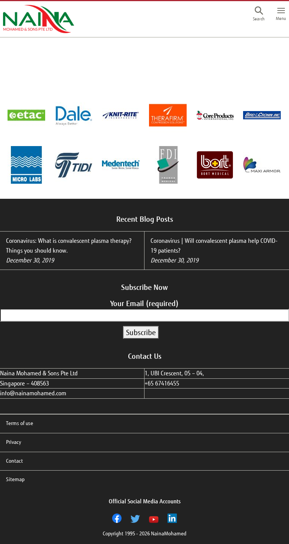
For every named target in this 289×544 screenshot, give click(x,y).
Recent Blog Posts (144, 219)
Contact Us (144, 356)
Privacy (13, 442)
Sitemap (15, 479)
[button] (259, 14)
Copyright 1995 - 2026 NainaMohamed (144, 533)
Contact (14, 461)
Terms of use (19, 423)
